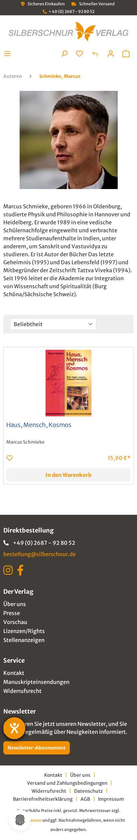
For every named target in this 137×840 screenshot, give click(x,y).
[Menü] (9, 54)
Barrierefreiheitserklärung (42, 799)
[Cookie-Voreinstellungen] (20, 820)
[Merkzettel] (79, 54)
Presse (11, 613)
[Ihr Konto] (110, 54)
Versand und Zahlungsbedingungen (67, 783)
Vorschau (15, 622)
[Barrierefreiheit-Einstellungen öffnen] (14, 728)
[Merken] (9, 458)
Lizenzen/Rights (24, 631)
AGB (85, 799)
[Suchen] (64, 54)
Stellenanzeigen (24, 640)
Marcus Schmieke (25, 442)
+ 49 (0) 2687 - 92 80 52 (71, 11)
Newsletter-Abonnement (37, 748)
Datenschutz (88, 791)
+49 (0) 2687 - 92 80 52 (44, 542)
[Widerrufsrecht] (95, 54)
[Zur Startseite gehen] (68, 31)
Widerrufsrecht (22, 691)
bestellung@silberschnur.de (39, 554)
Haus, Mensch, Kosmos (38, 425)
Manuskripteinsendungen (36, 682)
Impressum (111, 799)
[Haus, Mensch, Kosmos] (68, 383)
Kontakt (13, 673)
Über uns (14, 604)
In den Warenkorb (68, 475)
